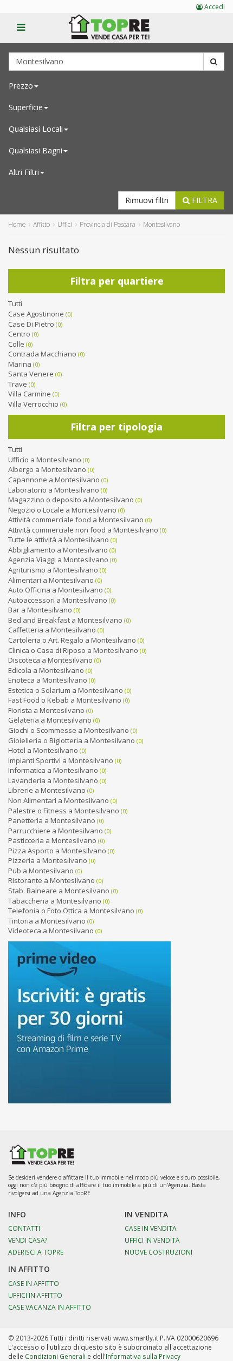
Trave (17, 384)
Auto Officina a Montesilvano (55, 590)
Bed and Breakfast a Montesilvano (65, 620)
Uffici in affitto (35, 1295)
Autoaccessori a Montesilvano (57, 600)
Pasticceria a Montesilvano (52, 840)
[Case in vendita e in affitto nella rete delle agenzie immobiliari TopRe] (117, 33)
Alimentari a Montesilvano (51, 580)
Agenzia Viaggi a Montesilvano (58, 559)
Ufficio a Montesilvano (44, 459)
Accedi (214, 6)
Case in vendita (151, 1228)
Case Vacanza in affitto (49, 1307)
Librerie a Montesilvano (47, 790)
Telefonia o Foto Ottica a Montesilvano (71, 910)
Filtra (203, 200)
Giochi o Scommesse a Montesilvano (68, 730)
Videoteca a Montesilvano (51, 930)
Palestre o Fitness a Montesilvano (63, 811)
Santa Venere (31, 374)
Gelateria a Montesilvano (50, 720)
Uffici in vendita (152, 1240)
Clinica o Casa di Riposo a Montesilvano (73, 650)
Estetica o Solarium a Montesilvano (65, 690)
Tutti (15, 303)
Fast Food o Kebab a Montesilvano (64, 700)
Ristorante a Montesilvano (51, 880)
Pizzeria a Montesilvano (47, 860)
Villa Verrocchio (33, 404)
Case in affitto (33, 1283)
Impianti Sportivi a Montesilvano (60, 760)
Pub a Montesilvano (41, 870)
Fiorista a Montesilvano (46, 710)
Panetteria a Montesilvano (51, 820)
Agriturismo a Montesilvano (53, 570)
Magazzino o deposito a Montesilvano (71, 499)
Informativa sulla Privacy (143, 1356)
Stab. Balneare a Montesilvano (58, 890)
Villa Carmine (29, 394)
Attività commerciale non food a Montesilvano (83, 530)
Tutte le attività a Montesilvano (58, 539)
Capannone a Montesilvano (54, 479)
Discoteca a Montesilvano (50, 660)
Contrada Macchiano (42, 354)
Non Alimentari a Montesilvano (58, 800)
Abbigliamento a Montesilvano (58, 550)
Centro (19, 334)
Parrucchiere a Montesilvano (55, 831)
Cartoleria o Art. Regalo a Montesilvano (72, 640)
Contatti (24, 1228)
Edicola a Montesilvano (46, 670)
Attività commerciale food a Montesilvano (76, 519)
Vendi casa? (28, 1240)
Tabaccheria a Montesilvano (54, 901)
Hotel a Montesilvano (43, 750)
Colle (16, 344)
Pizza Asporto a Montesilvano (57, 850)
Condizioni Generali (55, 1356)
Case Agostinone (36, 314)
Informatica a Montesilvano (53, 770)
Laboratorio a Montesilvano (53, 490)
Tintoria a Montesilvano (47, 921)
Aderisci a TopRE (35, 1252)
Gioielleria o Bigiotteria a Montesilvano (71, 740)
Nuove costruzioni (158, 1252)
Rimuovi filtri (147, 200)
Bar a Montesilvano (40, 610)
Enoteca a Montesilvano (47, 680)
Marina (19, 364)
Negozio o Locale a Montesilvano (62, 510)
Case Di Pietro (31, 324)
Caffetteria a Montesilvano (52, 630)
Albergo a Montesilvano (47, 469)
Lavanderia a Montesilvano (53, 780)
